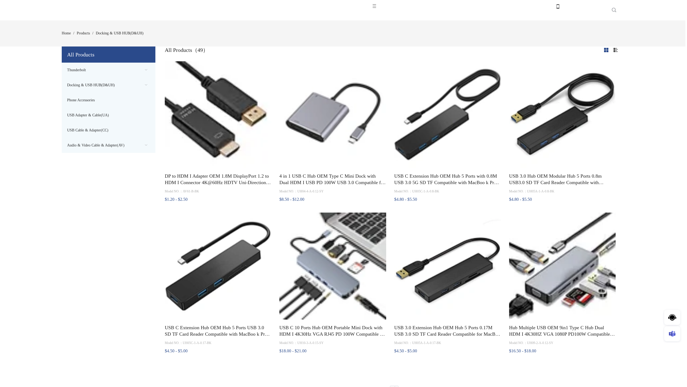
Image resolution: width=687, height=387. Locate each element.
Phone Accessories (81, 100)
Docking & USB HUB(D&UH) (91, 85)
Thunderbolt (76, 70)
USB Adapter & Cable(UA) (88, 115)
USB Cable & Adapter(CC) (87, 130)
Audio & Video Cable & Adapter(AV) (96, 145)
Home (66, 33)
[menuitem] (108, 70)
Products (83, 33)
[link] (66, 33)
